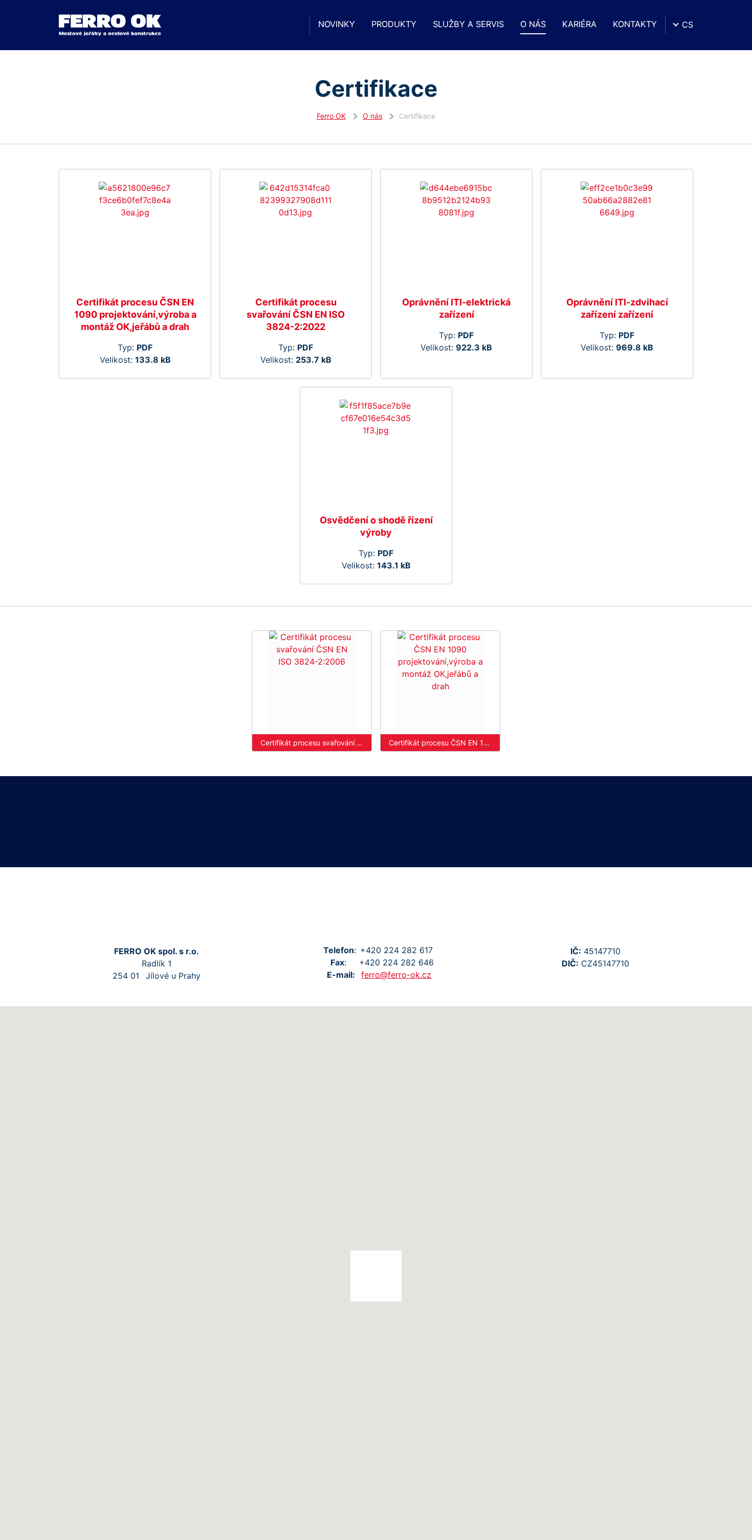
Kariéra (579, 24)
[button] (376, 1276)
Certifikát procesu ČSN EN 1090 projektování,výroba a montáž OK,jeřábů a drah (135, 314)
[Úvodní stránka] (292, 25)
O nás (533, 24)
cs (687, 24)
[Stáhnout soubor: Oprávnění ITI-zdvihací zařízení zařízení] (617, 233)
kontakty (635, 24)
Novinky (336, 24)
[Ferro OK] (110, 25)
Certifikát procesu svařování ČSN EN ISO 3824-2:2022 (296, 314)
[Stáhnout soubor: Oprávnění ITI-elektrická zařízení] (456, 233)
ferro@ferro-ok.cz (396, 975)
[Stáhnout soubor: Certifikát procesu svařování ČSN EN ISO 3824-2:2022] (295, 233)
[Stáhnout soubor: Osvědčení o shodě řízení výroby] (376, 451)
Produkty (393, 24)
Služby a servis (468, 24)
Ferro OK (331, 116)
